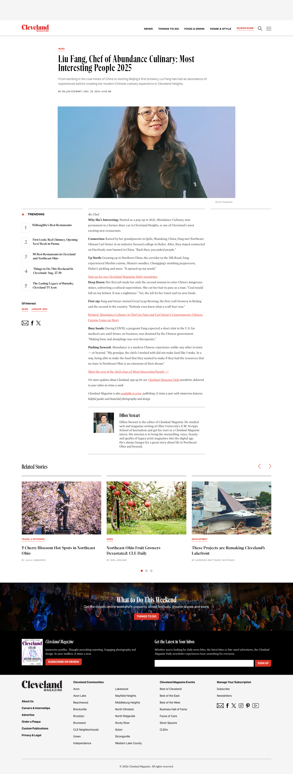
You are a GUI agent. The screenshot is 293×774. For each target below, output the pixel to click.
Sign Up (263, 663)
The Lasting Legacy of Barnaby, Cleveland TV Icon (53, 285)
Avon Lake (79, 696)
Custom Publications (35, 728)
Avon (76, 689)
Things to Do (168, 28)
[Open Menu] (268, 29)
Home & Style (220, 28)
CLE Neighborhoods (86, 729)
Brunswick (79, 723)
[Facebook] (227, 705)
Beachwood (80, 702)
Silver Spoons (168, 723)
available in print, (131, 393)
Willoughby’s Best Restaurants (52, 225)
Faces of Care (168, 716)
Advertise (28, 715)
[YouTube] (255, 705)
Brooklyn (78, 716)
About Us (28, 701)
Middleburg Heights (127, 702)
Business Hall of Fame (173, 709)
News (148, 28)
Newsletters (224, 696)
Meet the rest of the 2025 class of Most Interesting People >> (128, 372)
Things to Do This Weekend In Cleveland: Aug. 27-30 (53, 271)
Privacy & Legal (31, 735)
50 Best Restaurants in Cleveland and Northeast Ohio (54, 256)
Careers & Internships (36, 708)
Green (77, 736)
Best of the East (170, 696)
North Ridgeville (125, 716)
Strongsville (122, 736)
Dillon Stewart (72, 91)
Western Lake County (128, 743)
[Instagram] (241, 705)
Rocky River (122, 723)
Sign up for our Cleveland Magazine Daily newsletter (123, 277)
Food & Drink (194, 28)
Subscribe (245, 28)
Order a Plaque (31, 721)
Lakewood (121, 689)
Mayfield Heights (125, 696)
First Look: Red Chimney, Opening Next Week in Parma (55, 241)
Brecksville (80, 709)
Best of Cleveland (171, 689)
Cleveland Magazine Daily (164, 380)
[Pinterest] (248, 705)
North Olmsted (124, 709)
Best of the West (170, 702)
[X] (233, 705)
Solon (118, 729)
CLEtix (164, 729)
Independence (82, 743)
